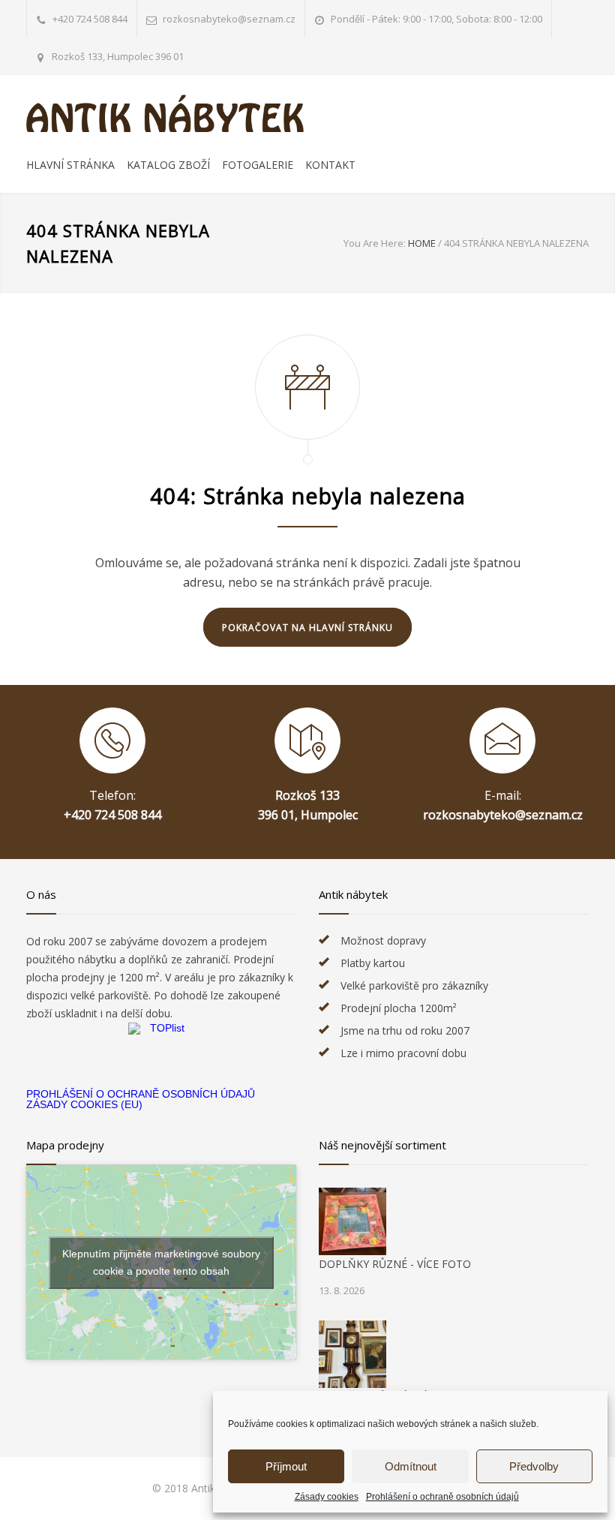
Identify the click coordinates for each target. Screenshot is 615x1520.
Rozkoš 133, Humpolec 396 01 (118, 56)
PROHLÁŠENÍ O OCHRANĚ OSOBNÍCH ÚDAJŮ (140, 1094)
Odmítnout (410, 1466)
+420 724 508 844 (90, 19)
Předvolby (534, 1466)
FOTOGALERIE (257, 165)
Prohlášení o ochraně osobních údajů (442, 1496)
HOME (422, 243)
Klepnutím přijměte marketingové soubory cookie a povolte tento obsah (161, 1262)
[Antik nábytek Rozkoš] (165, 113)
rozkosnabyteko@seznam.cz (503, 815)
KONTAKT (330, 165)
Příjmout (286, 1466)
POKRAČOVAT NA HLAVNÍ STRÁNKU (307, 627)
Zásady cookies (326, 1496)
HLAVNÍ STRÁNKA (70, 165)
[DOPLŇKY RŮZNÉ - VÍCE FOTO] (352, 1221)
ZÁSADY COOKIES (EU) (84, 1104)
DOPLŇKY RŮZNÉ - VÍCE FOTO (395, 1264)
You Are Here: (375, 243)
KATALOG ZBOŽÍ (168, 165)
